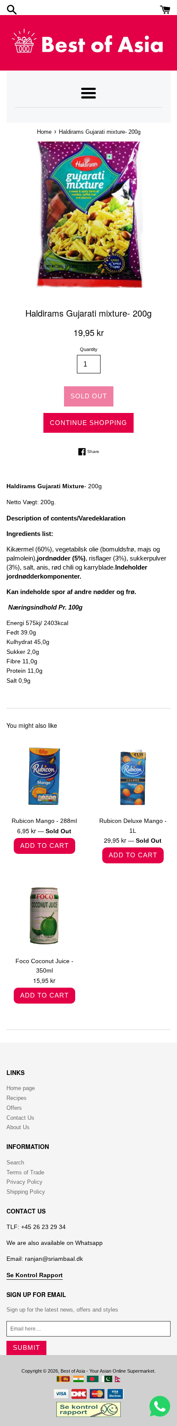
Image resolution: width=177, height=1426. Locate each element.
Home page (20, 1088)
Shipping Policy (25, 1192)
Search (15, 1162)
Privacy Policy (24, 1182)
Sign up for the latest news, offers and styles (62, 1309)
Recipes (16, 1098)
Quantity (89, 349)
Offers (14, 1108)
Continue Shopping (88, 422)
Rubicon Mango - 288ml (44, 820)
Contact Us (20, 1118)
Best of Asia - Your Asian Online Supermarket (107, 1371)
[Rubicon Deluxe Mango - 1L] (133, 774)
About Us (18, 1127)
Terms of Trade (25, 1172)
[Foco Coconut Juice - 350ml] (44, 914)
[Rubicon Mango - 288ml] (44, 774)
